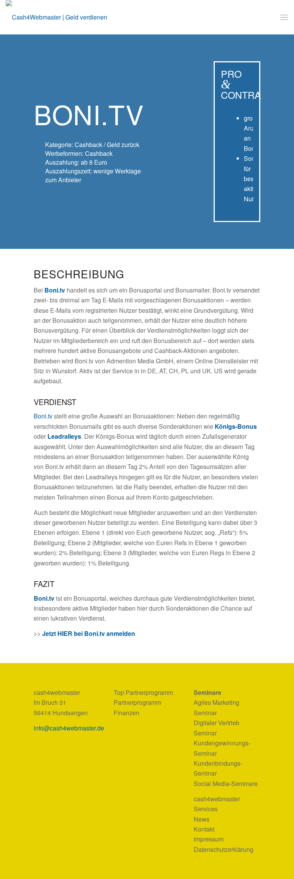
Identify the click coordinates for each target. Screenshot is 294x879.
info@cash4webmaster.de (69, 728)
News (201, 819)
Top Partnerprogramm (143, 692)
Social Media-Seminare (226, 783)
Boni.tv (54, 290)
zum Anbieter (63, 179)
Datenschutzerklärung (223, 849)
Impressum (209, 839)
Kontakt (204, 829)
